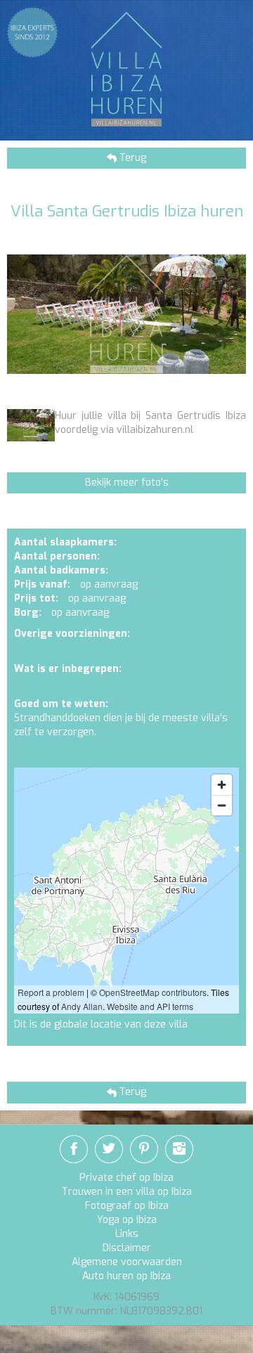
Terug (131, 157)
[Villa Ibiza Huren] (126, 69)
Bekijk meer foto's (127, 482)
